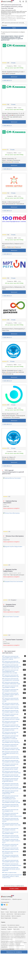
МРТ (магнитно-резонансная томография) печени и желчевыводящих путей (10, 797)
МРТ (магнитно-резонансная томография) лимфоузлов (10, 745)
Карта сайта (16, 929)
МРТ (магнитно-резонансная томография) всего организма (10, 679)
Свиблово (21, 372)
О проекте (3, 925)
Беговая (9, 115)
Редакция (9, 929)
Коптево (9, 160)
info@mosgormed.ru (6, 899)
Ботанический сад (12, 372)
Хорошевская (20, 203)
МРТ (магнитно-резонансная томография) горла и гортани (10, 707)
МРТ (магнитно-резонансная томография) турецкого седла (10, 860)
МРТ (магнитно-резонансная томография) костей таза (10, 732)
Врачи (2, 912)
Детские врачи (22, 912)
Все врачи (14, 918)
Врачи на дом (13, 912)
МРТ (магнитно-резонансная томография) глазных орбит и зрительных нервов (10, 694)
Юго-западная (11, 73)
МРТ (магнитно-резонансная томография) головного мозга (10, 703)
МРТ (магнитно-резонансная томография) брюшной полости (11, 661)
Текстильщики (11, 415)
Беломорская (6, 162)
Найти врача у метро (19, 914)
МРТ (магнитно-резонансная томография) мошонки (10, 764)
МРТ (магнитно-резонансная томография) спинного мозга (10, 848)
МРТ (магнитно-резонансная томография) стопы (10, 852)
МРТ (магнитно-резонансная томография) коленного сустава (11, 725)
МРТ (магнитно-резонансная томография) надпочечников (10, 784)
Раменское (18, 247)
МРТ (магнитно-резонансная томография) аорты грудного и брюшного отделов (10, 657)
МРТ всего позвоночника (9, 872)
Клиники (3, 914)
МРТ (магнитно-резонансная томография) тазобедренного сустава (10, 856)
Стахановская (7, 417)
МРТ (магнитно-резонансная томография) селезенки (10, 829)
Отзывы (13, 63)
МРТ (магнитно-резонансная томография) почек (10, 810)
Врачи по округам (16, 916)
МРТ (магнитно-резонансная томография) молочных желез (10, 757)
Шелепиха (6, 118)
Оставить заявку (14, 888)
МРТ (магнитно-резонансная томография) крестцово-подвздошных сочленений (10, 737)
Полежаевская (11, 203)
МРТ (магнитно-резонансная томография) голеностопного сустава (10, 699)
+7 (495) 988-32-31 (7, 80)
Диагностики (10, 914)
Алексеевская (11, 459)
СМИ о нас (21, 927)
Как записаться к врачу (13, 925)
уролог (5, 504)
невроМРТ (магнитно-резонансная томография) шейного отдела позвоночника (12, 876)
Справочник (4, 927)
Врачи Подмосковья (6, 918)
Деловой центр (17, 117)
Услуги (7, 912)
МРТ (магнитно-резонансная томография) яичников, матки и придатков (11, 869)
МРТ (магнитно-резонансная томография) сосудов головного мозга (11, 840)
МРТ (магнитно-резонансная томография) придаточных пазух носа (11, 825)
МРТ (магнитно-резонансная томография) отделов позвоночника (10, 792)
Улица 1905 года (7, 117)
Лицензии (3, 929)
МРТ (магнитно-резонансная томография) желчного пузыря (11, 718)
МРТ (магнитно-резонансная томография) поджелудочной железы (10, 806)
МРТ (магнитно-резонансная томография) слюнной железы (10, 836)
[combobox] (14, 22)
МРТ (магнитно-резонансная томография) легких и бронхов (10, 741)
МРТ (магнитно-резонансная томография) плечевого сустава (11, 801)
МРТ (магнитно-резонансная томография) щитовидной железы (11, 864)
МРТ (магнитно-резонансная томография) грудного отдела (10, 711)
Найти (14, 28)
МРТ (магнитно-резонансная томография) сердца (10, 832)
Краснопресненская (18, 115)
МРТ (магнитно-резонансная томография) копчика (10, 729)
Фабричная (10, 247)
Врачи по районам (5, 916)
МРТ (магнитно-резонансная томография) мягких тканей (10, 768)
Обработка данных (17, 899)
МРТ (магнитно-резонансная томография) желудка (10, 714)
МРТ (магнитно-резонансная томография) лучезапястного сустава (10, 753)
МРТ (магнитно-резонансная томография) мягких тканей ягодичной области (10, 780)
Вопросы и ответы (13, 927)
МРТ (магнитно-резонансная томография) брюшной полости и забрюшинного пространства (11, 666)
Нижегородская (20, 415)
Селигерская (16, 160)
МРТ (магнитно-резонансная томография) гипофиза (10, 686)
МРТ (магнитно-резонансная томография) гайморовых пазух (11, 682)
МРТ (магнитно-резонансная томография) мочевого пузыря (11, 761)
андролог (5, 573)
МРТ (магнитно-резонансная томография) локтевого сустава (11, 748)
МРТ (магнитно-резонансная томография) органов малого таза (11, 787)
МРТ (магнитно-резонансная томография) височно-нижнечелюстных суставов (10, 671)
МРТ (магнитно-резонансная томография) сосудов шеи (10, 845)
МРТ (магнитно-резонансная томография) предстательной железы (10, 819)
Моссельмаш (15, 162)
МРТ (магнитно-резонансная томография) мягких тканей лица (11, 771)
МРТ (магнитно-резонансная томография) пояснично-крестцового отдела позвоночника (12, 814)
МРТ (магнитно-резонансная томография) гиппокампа (10, 690)
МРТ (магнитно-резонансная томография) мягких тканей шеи (11, 775)
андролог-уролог (13, 573)
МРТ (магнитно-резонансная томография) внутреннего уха (10, 675)
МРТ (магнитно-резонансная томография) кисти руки (10, 722)
